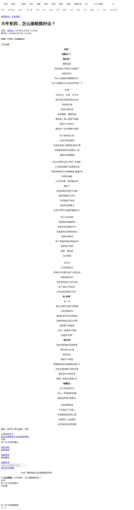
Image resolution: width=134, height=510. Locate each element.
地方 (3, 10)
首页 (6, 4)
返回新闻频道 (22, 437)
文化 (44, 10)
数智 (92, 10)
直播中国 (77, 4)
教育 (61, 4)
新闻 (24, 4)
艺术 (85, 10)
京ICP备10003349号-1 (11, 473)
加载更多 (5, 455)
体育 (53, 4)
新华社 (10, 31)
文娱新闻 (16, 16)
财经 (46, 4)
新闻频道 (5, 16)
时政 (13, 4)
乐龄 (71, 10)
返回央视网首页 (8, 437)
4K (86, 4)
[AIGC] (127, 4)
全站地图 (10, 468)
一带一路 (28, 10)
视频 (38, 4)
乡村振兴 (11, 10)
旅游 (51, 10)
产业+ (104, 10)
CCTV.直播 (98, 4)
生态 (20, 10)
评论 (31, 4)
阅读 (78, 10)
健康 (64, 10)
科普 (58, 10)
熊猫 (68, 4)
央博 (37, 10)
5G (98, 10)
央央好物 (113, 10)
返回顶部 (5, 447)
